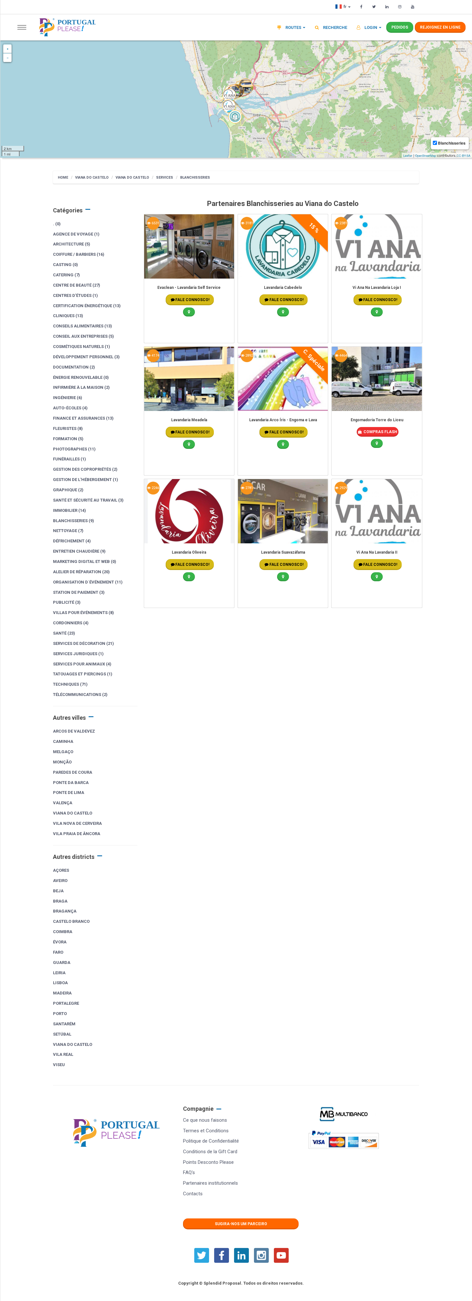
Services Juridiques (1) (78, 653)
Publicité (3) (67, 602)
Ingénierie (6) (67, 397)
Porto (60, 1013)
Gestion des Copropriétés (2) (85, 469)
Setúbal (62, 1034)
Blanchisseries (195, 177)
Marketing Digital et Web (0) (84, 561)
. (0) (57, 223)
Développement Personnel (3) (86, 356)
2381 (342, 223)
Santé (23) (64, 633)
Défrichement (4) (72, 541)
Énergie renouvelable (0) (81, 377)
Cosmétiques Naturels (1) (81, 346)
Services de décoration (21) (83, 643)
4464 (342, 355)
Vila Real (63, 1054)
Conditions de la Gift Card (210, 1151)
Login (370, 27)
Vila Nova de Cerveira (77, 823)
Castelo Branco (71, 921)
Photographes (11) (74, 449)
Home (63, 177)
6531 (155, 223)
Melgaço (63, 751)
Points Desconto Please (208, 1162)
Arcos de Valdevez (74, 731)
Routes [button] (293, 27)
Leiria (59, 972)
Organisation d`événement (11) (88, 582)
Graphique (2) (68, 489)
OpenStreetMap (425, 156)
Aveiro (60, 880)
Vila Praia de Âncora (76, 833)
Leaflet (407, 156)
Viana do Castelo (92, 177)
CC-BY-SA (463, 156)
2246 (155, 488)
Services (164, 177)
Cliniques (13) (68, 315)
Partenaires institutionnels (210, 1183)
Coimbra (62, 931)
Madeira (62, 993)
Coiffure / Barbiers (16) (78, 254)
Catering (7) (66, 274)
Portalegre (66, 1003)
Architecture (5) (71, 244)
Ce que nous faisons (205, 1120)
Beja (58, 890)
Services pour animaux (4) (82, 664)
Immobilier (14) (69, 510)
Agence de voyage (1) (76, 234)
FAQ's (189, 1172)
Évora (59, 942)
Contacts (193, 1194)
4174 (155, 355)
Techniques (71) (70, 684)
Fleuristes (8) (68, 428)
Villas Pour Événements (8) (83, 612)
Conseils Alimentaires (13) (82, 326)
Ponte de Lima (68, 792)
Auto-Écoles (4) (70, 407)
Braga (60, 901)
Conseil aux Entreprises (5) (83, 336)
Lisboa (60, 982)
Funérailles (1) (69, 459)
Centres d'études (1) (75, 295)
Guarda (61, 962)
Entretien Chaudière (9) (79, 551)
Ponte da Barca (71, 782)
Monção (62, 762)
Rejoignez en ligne (440, 27)
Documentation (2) (74, 367)
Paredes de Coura (72, 772)
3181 (248, 223)
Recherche (334, 27)
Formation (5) (68, 438)
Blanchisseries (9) (73, 520)
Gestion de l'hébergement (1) (85, 479)
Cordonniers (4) (71, 622)
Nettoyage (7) (68, 530)
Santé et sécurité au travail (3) (88, 500)
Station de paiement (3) (79, 592)
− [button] (7, 57)
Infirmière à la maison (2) (81, 387)
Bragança (64, 911)
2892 (248, 355)
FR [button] (345, 6)
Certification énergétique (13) (87, 305)
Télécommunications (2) (80, 694)
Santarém (64, 1023)
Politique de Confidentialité (211, 1141)
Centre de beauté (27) (76, 285)
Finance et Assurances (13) (83, 418)
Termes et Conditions (206, 1131)
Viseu (59, 1064)
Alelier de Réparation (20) (81, 571)
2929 (342, 488)
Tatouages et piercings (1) (82, 674)
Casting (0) (65, 264)
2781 (248, 488)
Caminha (63, 741)
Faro (58, 952)
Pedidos (399, 27)
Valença (62, 802)
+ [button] (7, 48)
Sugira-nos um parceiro (241, 1224)
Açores (61, 870)
